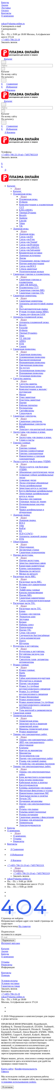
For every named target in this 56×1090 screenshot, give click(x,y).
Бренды (5, 954)
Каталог (5, 948)
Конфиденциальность (26, 1069)
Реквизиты (6, 964)
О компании (7, 956)
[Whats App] (8, 896)
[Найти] (3, 80)
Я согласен (7, 1087)
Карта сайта (7, 1069)
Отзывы (5, 962)
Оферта (5, 1071)
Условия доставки (10, 983)
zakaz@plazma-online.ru (13, 23)
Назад (17, 188)
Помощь (5, 975)
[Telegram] (8, 892)
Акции (4, 951)
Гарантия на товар (10, 986)
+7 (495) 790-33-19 (10, 39)
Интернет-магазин (10, 943)
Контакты (6, 972)
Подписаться (8, 940)
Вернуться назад (9, 926)
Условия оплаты (9, 980)
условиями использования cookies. (18, 1082)
